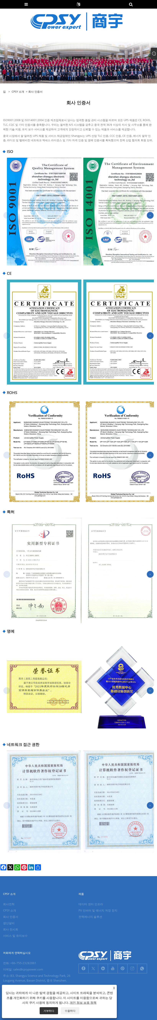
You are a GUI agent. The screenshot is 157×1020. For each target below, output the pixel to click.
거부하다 (48, 1011)
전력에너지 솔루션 (90, 917)
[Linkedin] (103, 968)
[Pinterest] (123, 968)
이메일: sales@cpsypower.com (23, 969)
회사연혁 (9, 904)
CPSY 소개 (18, 91)
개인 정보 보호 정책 (83, 1002)
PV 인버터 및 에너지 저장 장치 (97, 910)
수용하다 (70, 1011)
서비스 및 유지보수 (15, 936)
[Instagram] (132, 968)
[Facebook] (83, 968)
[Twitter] (93, 968)
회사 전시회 (10, 929)
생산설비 (9, 923)
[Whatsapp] (142, 968)
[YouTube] (113, 968)
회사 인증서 (10, 917)
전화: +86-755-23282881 (19, 963)
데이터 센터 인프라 (90, 904)
